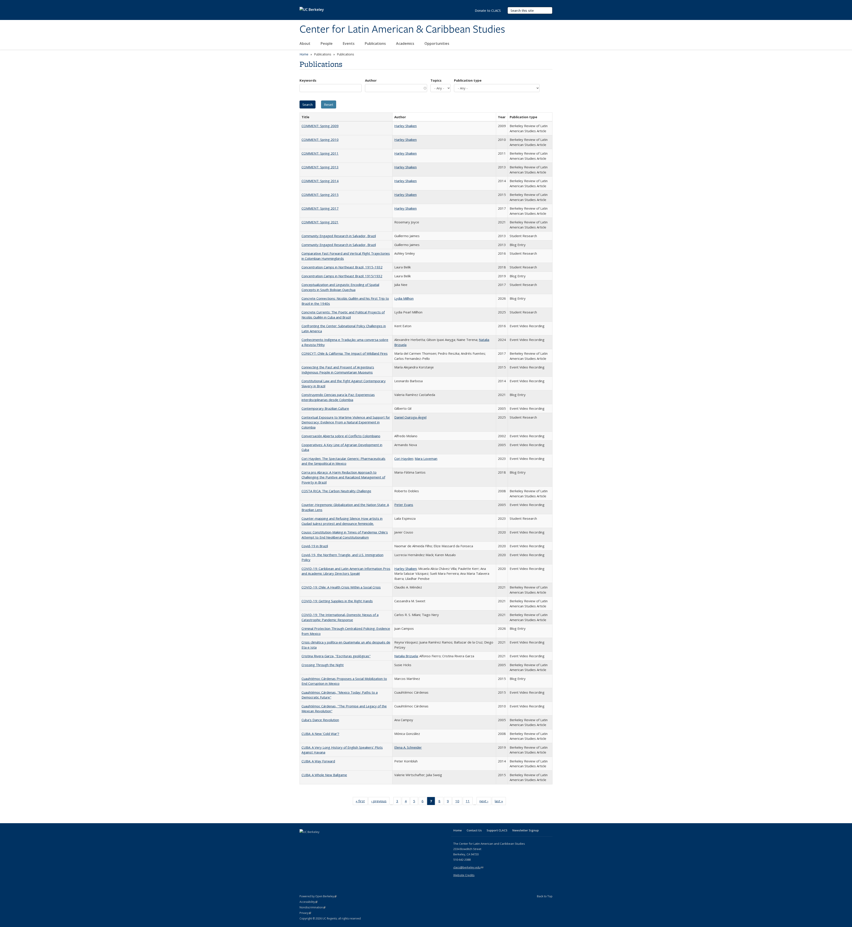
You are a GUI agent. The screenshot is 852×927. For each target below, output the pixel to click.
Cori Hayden (403, 458)
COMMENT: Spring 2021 (320, 222)
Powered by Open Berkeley (318, 896)
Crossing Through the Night (323, 665)
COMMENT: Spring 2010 (320, 139)
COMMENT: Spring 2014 (320, 181)
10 (458, 802)
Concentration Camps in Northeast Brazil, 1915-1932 (342, 267)
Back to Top (544, 896)
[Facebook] (303, 839)
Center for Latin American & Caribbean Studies (402, 29)
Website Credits (464, 875)
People (327, 43)
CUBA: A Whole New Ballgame (324, 775)
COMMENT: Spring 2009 (320, 126)
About (305, 43)
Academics (405, 43)
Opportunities (437, 43)
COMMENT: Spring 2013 (320, 167)
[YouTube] (321, 839)
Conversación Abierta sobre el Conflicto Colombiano (341, 436)
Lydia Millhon (404, 298)
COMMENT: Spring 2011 (320, 153)
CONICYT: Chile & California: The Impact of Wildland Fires (345, 353)
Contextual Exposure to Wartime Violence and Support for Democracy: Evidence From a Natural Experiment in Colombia (346, 422)
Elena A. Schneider (408, 747)
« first (362, 802)
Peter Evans (403, 504)
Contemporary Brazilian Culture (325, 408)
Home (304, 54)
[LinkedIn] (312, 839)
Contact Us (474, 830)
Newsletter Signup (525, 830)
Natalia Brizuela (406, 656)
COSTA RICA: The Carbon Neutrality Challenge (336, 491)
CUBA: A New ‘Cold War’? (320, 733)
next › (485, 802)
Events (349, 43)
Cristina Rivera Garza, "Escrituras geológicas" (336, 656)
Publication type (467, 80)
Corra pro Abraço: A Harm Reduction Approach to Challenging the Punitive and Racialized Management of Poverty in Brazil (343, 477)
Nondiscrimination (312, 907)
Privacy (305, 913)
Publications (376, 43)
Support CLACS (497, 830)
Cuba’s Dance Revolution (320, 720)
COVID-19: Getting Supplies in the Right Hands (337, 601)
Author (371, 80)
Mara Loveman (426, 458)
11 (469, 802)
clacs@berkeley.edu (468, 867)
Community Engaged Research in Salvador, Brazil (339, 236)
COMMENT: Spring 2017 (320, 208)
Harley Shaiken (405, 126)
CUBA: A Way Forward (318, 761)
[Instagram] (329, 839)
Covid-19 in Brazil (315, 546)
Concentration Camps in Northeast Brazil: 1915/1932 (342, 276)
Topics (436, 80)
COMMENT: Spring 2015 (320, 194)
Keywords (308, 80)
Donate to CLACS (488, 10)
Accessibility (309, 902)
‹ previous (380, 802)
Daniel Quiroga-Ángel (410, 417)
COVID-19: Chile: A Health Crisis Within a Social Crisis (341, 587)
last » (500, 802)
